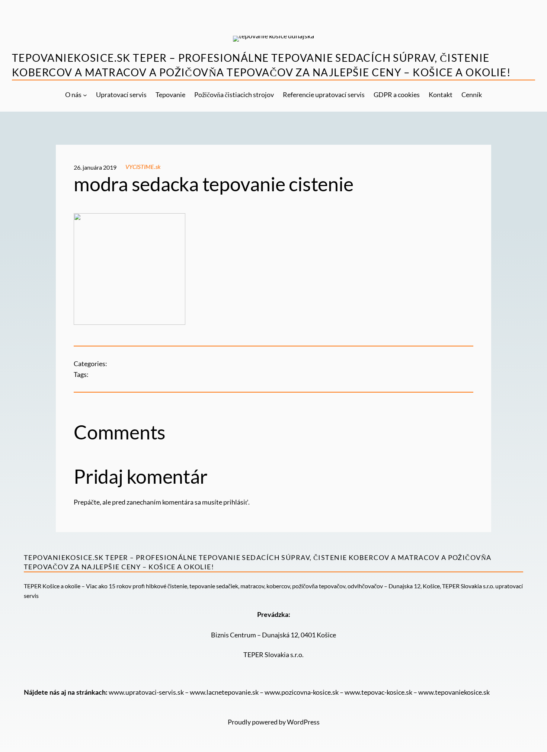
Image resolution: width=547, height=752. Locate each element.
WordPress (303, 722)
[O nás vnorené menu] (85, 95)
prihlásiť (235, 502)
